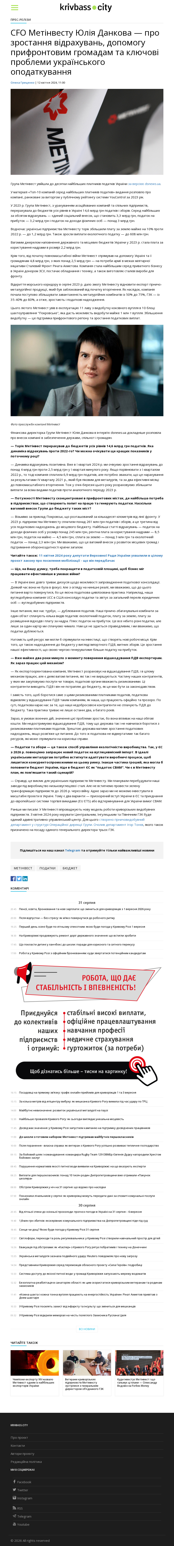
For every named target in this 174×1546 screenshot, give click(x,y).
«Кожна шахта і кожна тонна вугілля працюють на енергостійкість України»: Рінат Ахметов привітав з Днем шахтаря (88, 1296)
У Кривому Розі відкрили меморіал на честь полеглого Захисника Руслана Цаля (72, 1315)
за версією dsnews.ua (144, 184)
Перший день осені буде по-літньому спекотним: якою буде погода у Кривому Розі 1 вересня (82, 926)
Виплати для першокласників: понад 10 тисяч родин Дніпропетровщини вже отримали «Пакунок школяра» (84, 1177)
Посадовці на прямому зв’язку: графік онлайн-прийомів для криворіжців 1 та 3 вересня (77, 1092)
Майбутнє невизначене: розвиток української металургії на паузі (63, 1110)
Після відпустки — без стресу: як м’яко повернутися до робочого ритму (67, 918)
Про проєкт (19, 1437)
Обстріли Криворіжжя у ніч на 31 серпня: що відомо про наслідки (62, 1187)
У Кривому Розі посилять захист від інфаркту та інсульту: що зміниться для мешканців (77, 1306)
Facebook (24, 1482)
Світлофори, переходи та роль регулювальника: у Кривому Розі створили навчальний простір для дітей (89, 1238)
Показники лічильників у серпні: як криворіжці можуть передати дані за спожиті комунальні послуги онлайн (87, 1197)
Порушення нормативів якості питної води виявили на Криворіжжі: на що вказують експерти (82, 1166)
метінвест (23, 868)
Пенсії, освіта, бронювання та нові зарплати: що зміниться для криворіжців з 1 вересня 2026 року (85, 909)
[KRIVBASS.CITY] (86, 7)
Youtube (23, 1524)
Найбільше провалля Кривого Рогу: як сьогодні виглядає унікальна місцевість (71, 1119)
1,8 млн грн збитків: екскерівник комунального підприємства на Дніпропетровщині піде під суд (83, 1220)
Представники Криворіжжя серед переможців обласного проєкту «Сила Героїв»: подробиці (80, 1265)
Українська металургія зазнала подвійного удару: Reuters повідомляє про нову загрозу (78, 1256)
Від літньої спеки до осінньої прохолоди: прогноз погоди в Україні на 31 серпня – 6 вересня (80, 1211)
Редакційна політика (26, 1461)
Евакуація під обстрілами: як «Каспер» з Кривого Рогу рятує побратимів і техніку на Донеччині (83, 1247)
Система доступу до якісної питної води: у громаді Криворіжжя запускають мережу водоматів (82, 1273)
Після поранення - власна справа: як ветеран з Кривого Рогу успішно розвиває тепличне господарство (89, 1145)
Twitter (22, 1490)
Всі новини (87, 1329)
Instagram (24, 1498)
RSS (20, 1508)
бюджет (70, 868)
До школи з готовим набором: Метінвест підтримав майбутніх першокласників (76, 1136)
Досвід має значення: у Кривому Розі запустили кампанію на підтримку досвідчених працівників (84, 1128)
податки (47, 868)
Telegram (72, 850)
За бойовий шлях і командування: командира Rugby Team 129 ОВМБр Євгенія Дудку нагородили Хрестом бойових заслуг (90, 1156)
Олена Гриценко (22, 82)
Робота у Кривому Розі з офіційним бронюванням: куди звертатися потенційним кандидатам (82, 953)
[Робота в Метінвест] (87, 1024)
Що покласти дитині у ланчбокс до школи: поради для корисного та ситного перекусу (77, 944)
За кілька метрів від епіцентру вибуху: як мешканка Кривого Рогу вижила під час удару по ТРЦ (83, 1101)
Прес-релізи (21, 19)
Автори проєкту (22, 1453)
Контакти (18, 1445)
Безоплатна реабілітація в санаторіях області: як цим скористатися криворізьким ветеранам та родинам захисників (90, 1284)
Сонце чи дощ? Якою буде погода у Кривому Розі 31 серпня (59, 1229)
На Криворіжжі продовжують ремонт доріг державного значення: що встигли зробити (77, 935)
